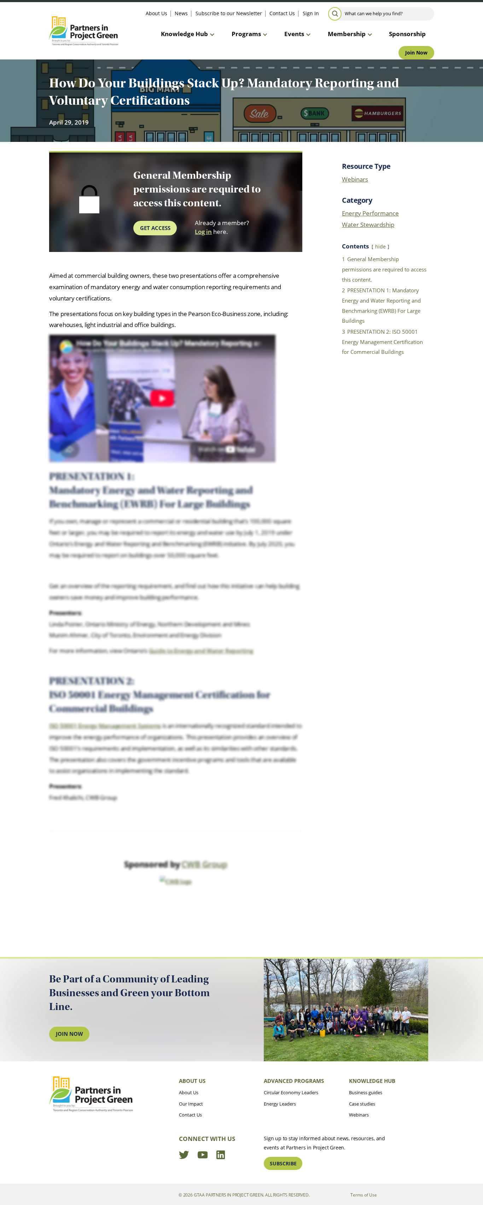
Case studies (362, 1104)
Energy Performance (370, 213)
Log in (203, 232)
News (181, 13)
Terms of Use (363, 1195)
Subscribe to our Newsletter (229, 13)
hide (380, 246)
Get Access (155, 227)
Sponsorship (407, 34)
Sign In (311, 13)
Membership (347, 34)
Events (294, 34)
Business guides (365, 1092)
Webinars (355, 179)
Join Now (416, 52)
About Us (156, 13)
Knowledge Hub (184, 34)
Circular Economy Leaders (291, 1092)
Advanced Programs (294, 1080)
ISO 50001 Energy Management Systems (105, 726)
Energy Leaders (280, 1104)
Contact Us (282, 13)
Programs (246, 34)
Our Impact (191, 1104)
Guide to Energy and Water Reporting (201, 651)
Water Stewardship (368, 224)
